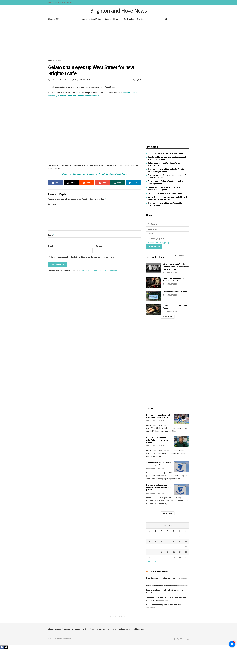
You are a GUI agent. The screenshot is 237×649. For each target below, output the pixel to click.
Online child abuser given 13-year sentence (163, 605)
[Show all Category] (187, 256)
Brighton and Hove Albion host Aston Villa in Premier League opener (158, 439)
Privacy (86, 629)
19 (155, 552)
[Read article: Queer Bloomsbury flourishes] (153, 296)
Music (181, 256)
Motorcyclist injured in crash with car (161, 586)
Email (51, 246)
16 (180, 547)
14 (167, 547)
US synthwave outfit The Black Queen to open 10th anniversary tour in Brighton (176, 266)
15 (174, 547)
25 (149, 557)
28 (167, 557)
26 (155, 557)
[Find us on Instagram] (188, 19)
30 (180, 557)
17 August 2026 (170, 284)
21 (167, 552)
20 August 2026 (170, 272)
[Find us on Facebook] (171, 19)
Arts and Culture (95, 19)
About (49, 2)
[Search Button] (166, 19)
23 (180, 552)
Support (62, 2)
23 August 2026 (154, 420)
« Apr (148, 561)
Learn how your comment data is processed (99, 271)
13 (161, 547)
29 (174, 557)
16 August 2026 (170, 295)
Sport (107, 19)
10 (186, 542)
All (176, 256)
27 (161, 557)
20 (161, 552)
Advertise (140, 19)
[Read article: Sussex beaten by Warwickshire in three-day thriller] (181, 466)
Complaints (96, 629)
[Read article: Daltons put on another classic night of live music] (153, 282)
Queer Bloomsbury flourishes (175, 292)
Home (50, 61)
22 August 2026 (154, 468)
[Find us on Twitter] (175, 19)
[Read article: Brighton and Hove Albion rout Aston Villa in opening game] (181, 419)
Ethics (136, 629)
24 (186, 552)
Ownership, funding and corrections (117, 629)
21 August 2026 (154, 493)
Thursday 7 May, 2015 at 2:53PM (77, 80)
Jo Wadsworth (55, 80)
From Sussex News (158, 571)
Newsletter (69, 2)
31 (186, 557)
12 (155, 547)
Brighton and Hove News (118, 10)
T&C (142, 629)
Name (51, 235)
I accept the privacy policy (158, 243)
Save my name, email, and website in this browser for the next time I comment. (82, 257)
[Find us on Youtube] (180, 19)
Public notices (129, 19)
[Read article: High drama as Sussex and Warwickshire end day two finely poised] (181, 489)
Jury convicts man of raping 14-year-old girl (166, 153)
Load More (167, 316)
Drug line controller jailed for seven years (165, 193)
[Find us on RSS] (184, 19)
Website (99, 246)
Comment (53, 204)
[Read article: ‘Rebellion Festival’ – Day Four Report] (153, 309)
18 (149, 552)
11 (149, 547)
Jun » (154, 561)
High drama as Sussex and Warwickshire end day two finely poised (158, 487)
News (83, 19)
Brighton (58, 61)
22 (174, 552)
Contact (56, 2)
